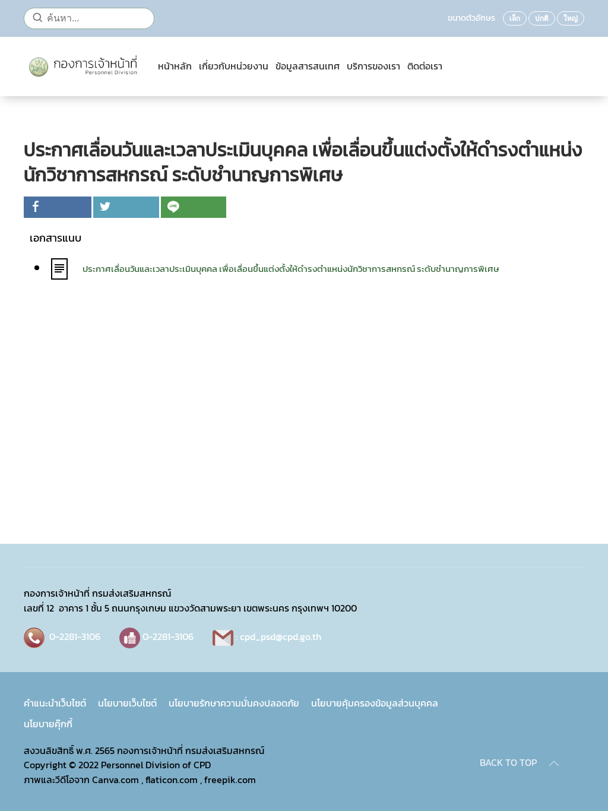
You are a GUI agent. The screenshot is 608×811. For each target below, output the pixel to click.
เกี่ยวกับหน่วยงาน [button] (233, 66)
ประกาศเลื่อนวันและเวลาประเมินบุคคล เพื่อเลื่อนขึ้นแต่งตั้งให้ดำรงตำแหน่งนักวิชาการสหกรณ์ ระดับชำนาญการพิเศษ (291, 268)
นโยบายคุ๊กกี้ (48, 724)
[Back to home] (86, 66)
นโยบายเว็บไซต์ (127, 703)
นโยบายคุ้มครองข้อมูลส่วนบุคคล (374, 703)
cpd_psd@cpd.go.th (280, 636)
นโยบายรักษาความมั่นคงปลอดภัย (234, 703)
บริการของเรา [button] (373, 66)
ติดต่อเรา (424, 66)
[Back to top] (554, 763)
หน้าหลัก (175, 66)
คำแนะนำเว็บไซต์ (55, 703)
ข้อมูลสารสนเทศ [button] (308, 66)
